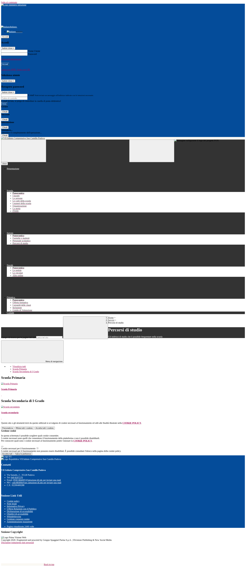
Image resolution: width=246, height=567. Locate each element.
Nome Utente (34, 51)
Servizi (111, 320)
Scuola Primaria (20, 369)
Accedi (5, 37)
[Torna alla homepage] (123, 138)
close (4, 164)
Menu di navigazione (53, 361)
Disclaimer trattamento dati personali (17, 542)
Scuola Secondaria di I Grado (26, 371)
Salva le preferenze (23, 454)
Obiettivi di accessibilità (17, 514)
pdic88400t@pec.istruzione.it (36, 482)
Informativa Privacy (16, 506)
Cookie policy (13, 501)
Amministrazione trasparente (19, 521)
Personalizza (7, 428)
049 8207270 (17, 477)
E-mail (31, 95)
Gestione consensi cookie (18, 519)
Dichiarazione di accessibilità (20, 511)
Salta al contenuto (9, 2)
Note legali (12, 503)
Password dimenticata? (11, 59)
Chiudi (4, 112)
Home (111, 317)
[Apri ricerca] (151, 151)
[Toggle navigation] (23, 151)
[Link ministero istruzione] (13, 5)
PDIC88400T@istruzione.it (37, 480)
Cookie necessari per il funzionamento (18, 448)
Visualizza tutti (19, 366)
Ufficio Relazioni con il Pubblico (21, 509)
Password (32, 54)
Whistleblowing (14, 516)
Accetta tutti (45, 428)
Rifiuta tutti (24, 428)
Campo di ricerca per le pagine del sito (18, 337)
